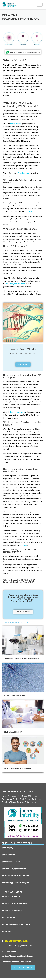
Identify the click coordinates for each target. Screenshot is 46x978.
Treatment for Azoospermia (16, 875)
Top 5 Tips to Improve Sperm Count (18, 768)
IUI (13, 211)
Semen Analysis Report (13, 732)
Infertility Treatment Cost (15, 903)
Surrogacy (8, 847)
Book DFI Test (23, 364)
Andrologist (23, 545)
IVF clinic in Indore (23, 173)
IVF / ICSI (28, 211)
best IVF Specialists (17, 412)
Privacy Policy (10, 917)
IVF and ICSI (9, 854)
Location (8, 931)
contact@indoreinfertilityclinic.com (17, 956)
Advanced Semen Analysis (14, 696)
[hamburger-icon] (40, 5)
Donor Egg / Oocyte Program (17, 882)
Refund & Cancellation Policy (17, 924)
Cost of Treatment (23, 612)
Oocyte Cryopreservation (15, 868)
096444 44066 (9, 951)
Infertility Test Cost (12, 896)
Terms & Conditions (13, 910)
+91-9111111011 (23, 968)
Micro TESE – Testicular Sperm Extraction (21, 659)
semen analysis (15, 124)
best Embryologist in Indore (15, 284)
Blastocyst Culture (12, 861)
